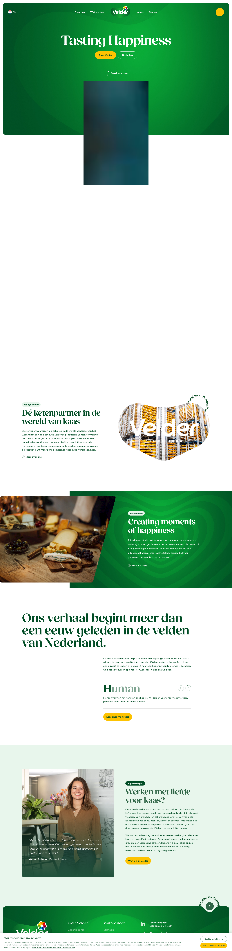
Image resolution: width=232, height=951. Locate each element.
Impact (140, 12)
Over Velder (105, 55)
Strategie (109, 929)
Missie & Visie (139, 565)
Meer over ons (34, 457)
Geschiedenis (76, 929)
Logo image (114, 5)
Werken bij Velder (138, 861)
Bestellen (127, 55)
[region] (116, 942)
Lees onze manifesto (117, 717)
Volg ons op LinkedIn (161, 926)
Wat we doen (97, 12)
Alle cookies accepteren (214, 945)
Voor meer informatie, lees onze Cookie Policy (53, 947)
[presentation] (188, 688)
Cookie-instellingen (214, 939)
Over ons (80, 12)
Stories (153, 12)
